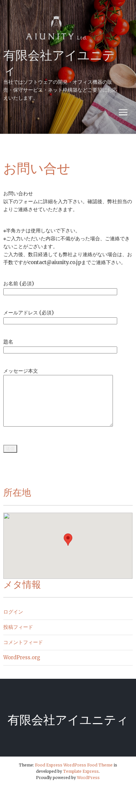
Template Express (81, 771)
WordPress (88, 777)
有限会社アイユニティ (68, 720)
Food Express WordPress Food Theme (74, 765)
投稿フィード (18, 627)
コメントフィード (23, 642)
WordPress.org (21, 657)
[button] (68, 539)
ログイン (13, 612)
